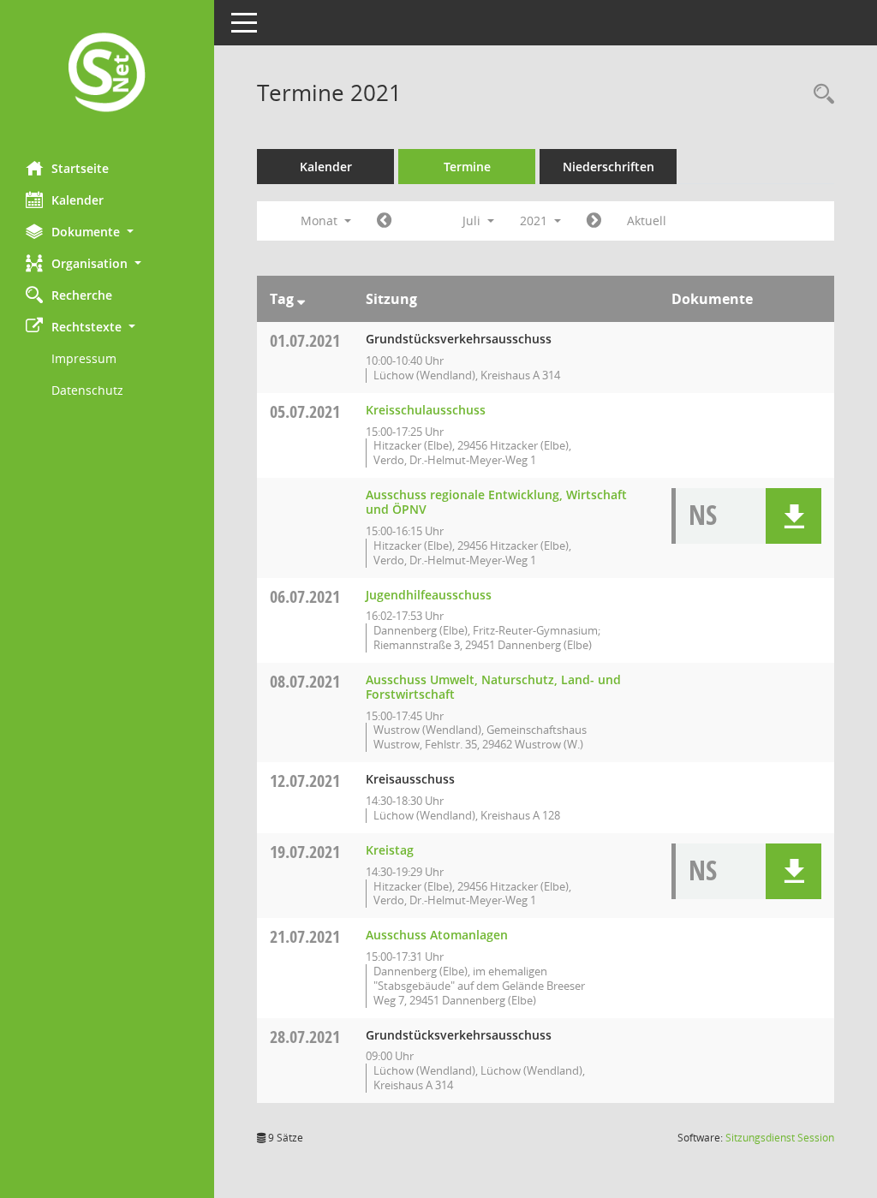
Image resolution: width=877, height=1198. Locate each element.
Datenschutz (87, 390)
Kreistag (390, 850)
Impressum (83, 358)
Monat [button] (321, 220)
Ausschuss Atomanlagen (437, 935)
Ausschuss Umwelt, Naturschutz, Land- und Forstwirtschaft (493, 686)
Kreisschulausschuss (426, 410)
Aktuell (646, 220)
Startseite (80, 168)
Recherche (81, 295)
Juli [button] (473, 220)
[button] (107, 231)
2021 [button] (535, 220)
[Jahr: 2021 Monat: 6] (384, 221)
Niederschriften (608, 166)
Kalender (77, 200)
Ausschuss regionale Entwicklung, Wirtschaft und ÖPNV (496, 501)
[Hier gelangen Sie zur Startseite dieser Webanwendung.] (107, 74)
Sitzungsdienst (779, 1137)
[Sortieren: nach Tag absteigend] (301, 298)
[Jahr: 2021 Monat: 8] (594, 221)
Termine (467, 166)
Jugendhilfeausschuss (429, 595)
